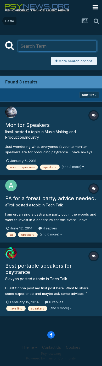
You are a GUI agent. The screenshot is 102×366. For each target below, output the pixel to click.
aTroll (10, 205)
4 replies (49, 228)
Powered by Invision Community (51, 358)
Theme (28, 347)
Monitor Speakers (27, 125)
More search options (75, 61)
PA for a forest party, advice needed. (50, 198)
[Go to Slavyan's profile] (11, 253)
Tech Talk (54, 205)
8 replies (55, 302)
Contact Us (51, 347)
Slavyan (12, 279)
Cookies (73, 347)
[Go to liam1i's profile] (11, 112)
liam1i (9, 131)
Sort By (88, 95)
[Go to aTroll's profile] (11, 185)
